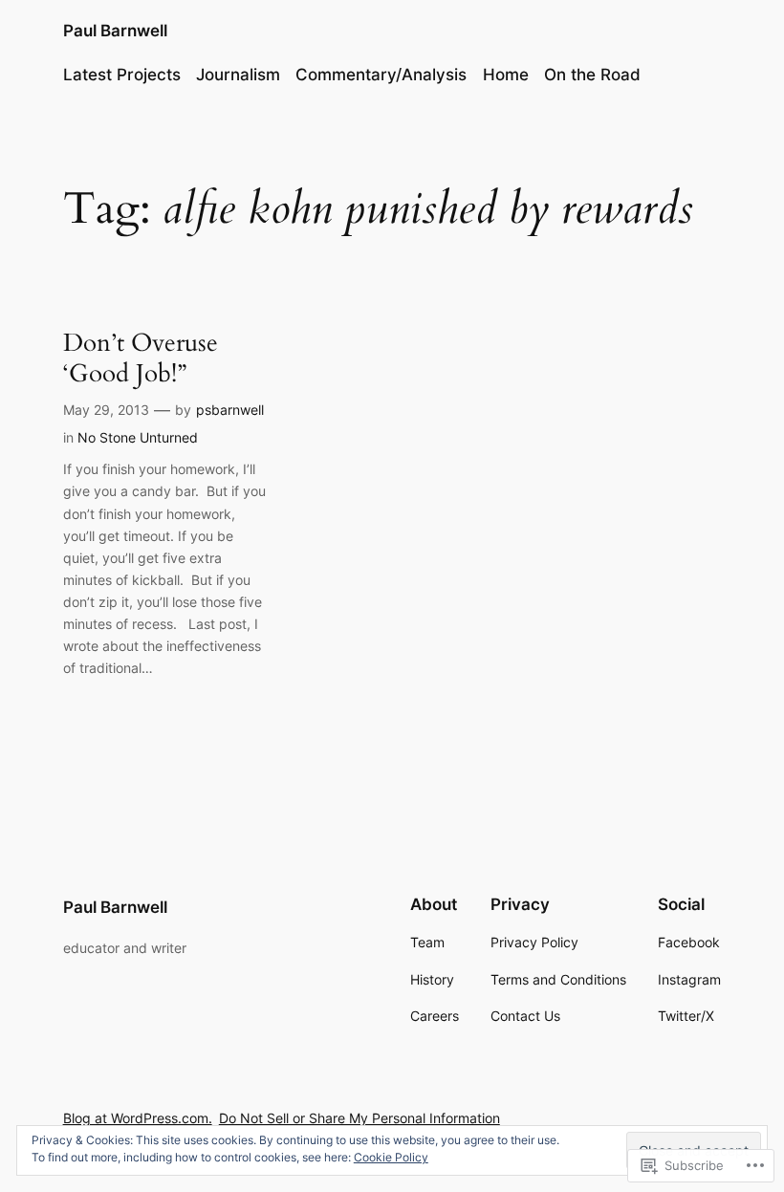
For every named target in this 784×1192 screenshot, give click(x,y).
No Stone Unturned (137, 437)
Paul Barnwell (115, 30)
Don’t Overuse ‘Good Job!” (140, 358)
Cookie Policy (391, 1157)
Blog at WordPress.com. (137, 1118)
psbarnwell (230, 409)
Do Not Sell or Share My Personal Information (359, 1118)
